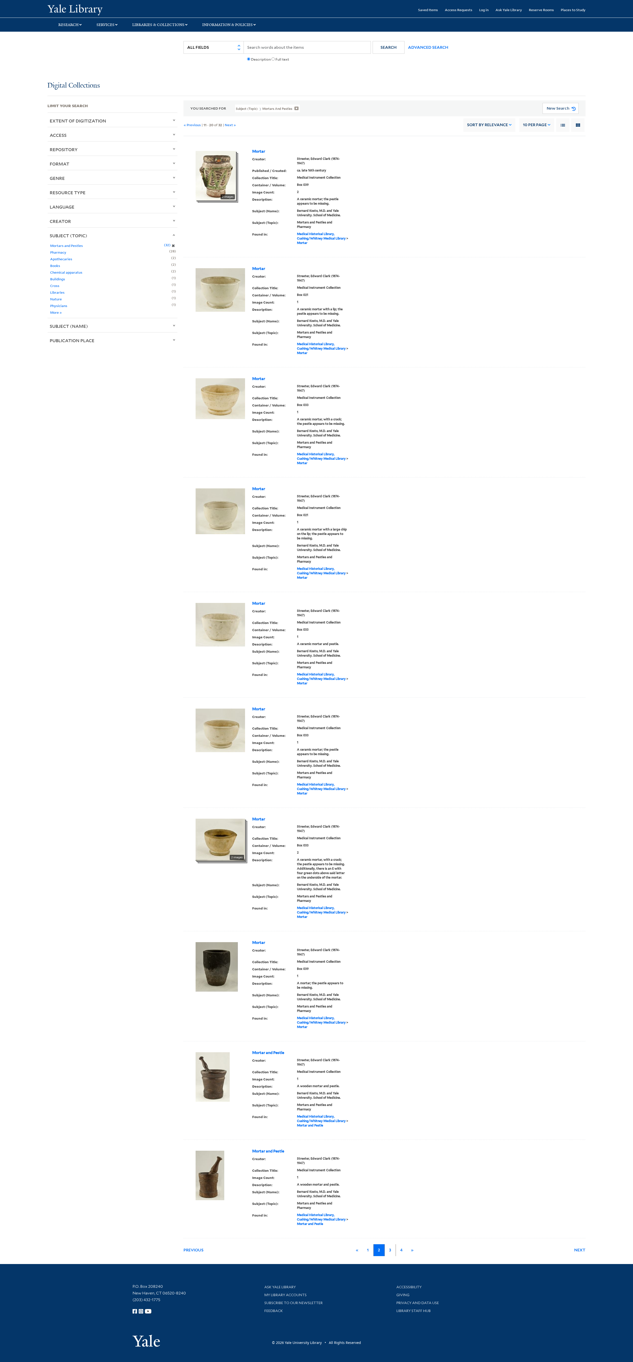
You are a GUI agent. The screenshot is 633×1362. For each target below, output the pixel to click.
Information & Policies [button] (227, 24)
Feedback (273, 1311)
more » (56, 312)
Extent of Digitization (78, 121)
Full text (282, 59)
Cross (54, 285)
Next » (230, 124)
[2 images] (216, 175)
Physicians (58, 305)
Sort (487, 124)
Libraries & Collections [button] (158, 24)
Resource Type (68, 192)
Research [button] (68, 24)
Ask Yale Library (509, 9)
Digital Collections (73, 86)
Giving (402, 1295)
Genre (57, 178)
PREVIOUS (193, 1250)
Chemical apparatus (66, 272)
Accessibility (409, 1287)
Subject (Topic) (68, 236)
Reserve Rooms (541, 9)
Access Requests (458, 9)
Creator (60, 221)
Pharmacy (58, 252)
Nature (56, 299)
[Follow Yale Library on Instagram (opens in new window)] (141, 1311)
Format (59, 164)
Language (62, 207)
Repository (64, 149)
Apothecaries (61, 259)
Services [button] (105, 24)
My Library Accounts (285, 1295)
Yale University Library (87, 9)
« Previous (192, 124)
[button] (389, 47)
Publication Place (72, 340)
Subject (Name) (69, 326)
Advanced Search (428, 47)
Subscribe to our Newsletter (293, 1303)
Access (58, 135)
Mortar (258, 151)
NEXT (580, 1250)
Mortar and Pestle (268, 1053)
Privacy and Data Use (417, 1303)
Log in (484, 9)
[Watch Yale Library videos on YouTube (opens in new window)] (148, 1311)
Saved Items (428, 9)
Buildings (57, 279)
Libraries (57, 292)
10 (535, 124)
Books (55, 265)
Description (261, 59)
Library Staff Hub (413, 1311)
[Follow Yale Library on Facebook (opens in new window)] (135, 1311)
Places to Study (573, 9)
